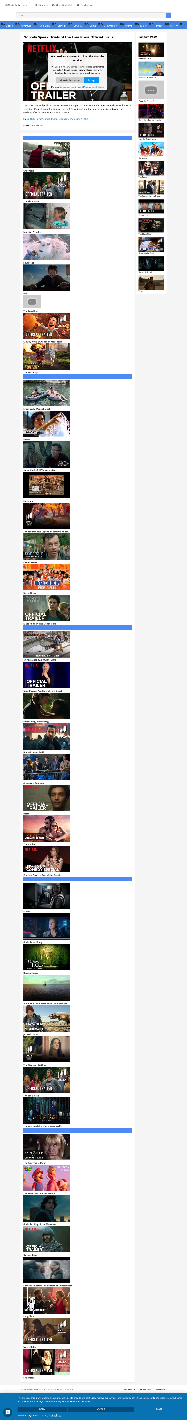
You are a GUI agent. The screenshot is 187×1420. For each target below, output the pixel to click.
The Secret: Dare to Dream (149, 196)
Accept (92, 80)
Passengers (143, 215)
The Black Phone (145, 234)
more (159, 1409)
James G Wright (79, 118)
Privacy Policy (145, 1389)
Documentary (37, 125)
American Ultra (144, 58)
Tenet (140, 291)
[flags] (98, 5)
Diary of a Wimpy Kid (146, 101)
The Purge (142, 177)
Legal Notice (161, 1389)
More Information (70, 80)
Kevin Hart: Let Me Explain (149, 120)
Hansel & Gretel (145, 272)
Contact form (129, 1389)
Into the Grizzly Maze (147, 139)
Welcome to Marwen (147, 77)
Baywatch (142, 158)
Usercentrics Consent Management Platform (83, 87)
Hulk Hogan (36, 118)
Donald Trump (50, 118)
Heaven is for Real (146, 253)
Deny (42, 1409)
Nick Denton (64, 118)
